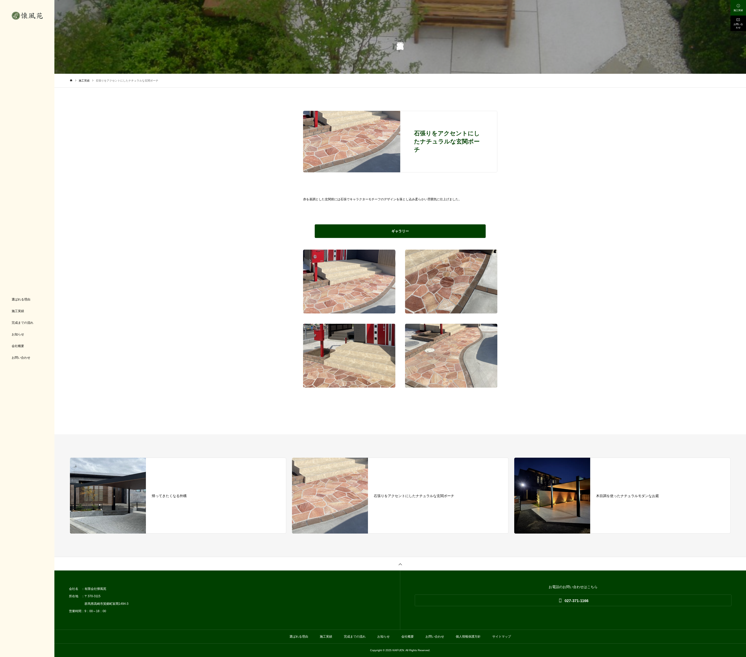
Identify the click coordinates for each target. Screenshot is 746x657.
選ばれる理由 (21, 299)
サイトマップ (501, 636)
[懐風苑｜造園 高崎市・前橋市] (27, 16)
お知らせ (18, 334)
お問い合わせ (21, 357)
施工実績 (18, 311)
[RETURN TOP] (400, 563)
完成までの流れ (22, 322)
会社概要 (18, 346)
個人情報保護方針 (468, 636)
